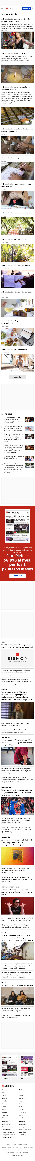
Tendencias (5, 737)
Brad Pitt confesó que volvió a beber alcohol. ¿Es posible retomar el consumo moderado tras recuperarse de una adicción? (17, 779)
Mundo (3, 932)
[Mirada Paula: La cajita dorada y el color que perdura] (17, 116)
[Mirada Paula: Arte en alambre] (17, 363)
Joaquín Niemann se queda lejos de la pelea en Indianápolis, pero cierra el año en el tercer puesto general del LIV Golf (17, 820)
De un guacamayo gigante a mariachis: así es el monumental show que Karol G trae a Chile (17, 919)
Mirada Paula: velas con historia (14, 53)
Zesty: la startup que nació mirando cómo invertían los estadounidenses (15, 724)
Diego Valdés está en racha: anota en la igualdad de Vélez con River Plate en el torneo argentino (16, 792)
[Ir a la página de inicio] (13, 8)
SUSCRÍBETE (18, 576)
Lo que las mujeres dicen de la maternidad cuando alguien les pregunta (15, 1010)
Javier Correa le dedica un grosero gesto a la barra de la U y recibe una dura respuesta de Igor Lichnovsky (16, 829)
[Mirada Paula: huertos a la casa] (17, 253)
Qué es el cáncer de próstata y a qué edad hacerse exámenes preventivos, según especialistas (13, 428)
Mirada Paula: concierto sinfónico (15, 266)
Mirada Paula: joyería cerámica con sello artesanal (16, 185)
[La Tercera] (10, 1076)
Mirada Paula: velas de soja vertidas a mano (16, 293)
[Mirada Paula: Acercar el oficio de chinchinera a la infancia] (17, 40)
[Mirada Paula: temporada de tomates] (17, 226)
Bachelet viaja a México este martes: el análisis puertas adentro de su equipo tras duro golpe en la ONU (13, 420)
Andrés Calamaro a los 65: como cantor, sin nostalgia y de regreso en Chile (16, 892)
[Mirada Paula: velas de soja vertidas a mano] (17, 308)
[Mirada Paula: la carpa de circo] (17, 171)
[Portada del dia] (17, 542)
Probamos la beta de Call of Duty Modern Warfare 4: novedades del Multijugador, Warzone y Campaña (15, 870)
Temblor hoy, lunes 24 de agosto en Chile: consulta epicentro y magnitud (17, 646)
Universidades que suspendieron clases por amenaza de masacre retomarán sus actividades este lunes (15, 673)
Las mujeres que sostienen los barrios (17, 985)
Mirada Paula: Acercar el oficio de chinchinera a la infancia (15, 20)
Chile (3, 642)
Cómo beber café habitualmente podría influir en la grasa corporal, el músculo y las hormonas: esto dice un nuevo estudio (13, 437)
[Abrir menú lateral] (3, 8)
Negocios (4, 689)
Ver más (17, 377)
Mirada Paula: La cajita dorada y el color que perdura (15, 88)
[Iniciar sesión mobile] (32, 8)
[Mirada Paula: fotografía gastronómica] (17, 337)
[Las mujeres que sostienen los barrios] (17, 996)
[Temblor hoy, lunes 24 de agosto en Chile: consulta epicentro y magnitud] (17, 658)
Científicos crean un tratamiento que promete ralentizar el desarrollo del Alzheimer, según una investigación (16, 771)
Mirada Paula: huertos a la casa (14, 239)
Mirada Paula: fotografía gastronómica (11, 322)
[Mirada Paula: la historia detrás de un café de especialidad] (17, 145)
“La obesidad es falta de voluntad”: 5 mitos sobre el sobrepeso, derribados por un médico (16, 742)
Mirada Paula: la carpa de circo (14, 158)
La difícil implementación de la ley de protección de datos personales (14, 731)
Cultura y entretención (10, 887)
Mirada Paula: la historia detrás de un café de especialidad (17, 130)
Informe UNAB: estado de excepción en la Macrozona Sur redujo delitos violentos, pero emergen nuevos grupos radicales (16, 682)
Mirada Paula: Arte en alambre (14, 350)
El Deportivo (6, 787)
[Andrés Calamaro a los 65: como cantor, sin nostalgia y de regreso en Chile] (17, 906)
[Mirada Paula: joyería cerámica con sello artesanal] (17, 200)
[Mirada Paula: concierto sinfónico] (17, 279)
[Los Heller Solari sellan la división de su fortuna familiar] (29, 458)
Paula (3, 982)
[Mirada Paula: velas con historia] (17, 74)
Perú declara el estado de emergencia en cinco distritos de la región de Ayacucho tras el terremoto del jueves (17, 938)
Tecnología (5, 837)
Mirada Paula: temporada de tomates (16, 213)
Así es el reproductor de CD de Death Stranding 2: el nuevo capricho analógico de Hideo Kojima (16, 842)
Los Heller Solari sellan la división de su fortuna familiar (14, 457)
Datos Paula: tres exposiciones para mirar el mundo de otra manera (16, 1016)
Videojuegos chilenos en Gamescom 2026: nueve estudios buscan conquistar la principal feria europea (16, 879)
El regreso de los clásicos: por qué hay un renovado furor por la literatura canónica (15, 926)
